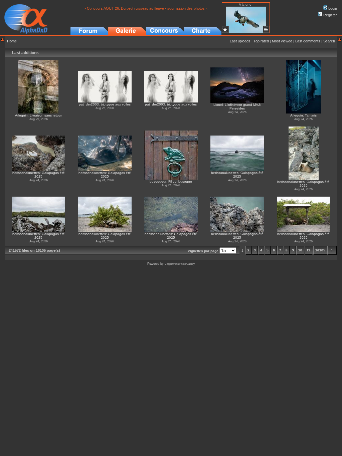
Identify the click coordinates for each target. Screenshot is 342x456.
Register (329, 15)
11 (308, 250)
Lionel (218, 104)
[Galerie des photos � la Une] (225, 29)
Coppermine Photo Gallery (180, 263)
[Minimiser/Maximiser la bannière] (2, 40)
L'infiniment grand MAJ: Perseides (243, 106)
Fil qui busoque (180, 181)
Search (329, 41)
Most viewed (282, 41)
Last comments (307, 41)
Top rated (261, 41)
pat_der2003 (89, 104)
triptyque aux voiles (116, 104)
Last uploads (240, 41)
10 (300, 250)
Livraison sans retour (46, 115)
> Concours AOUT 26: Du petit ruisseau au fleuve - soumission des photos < (146, 8)
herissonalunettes (26, 173)
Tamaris (311, 115)
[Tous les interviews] (266, 29)
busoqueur (158, 181)
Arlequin (21, 115)
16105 (320, 250)
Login (332, 8)
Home (12, 41)
